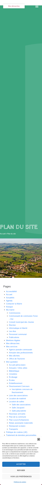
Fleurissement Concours (19, 386)
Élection (12, 325)
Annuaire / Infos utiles (18, 368)
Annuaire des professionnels (21, 353)
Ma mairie (10, 310)
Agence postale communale (20, 350)
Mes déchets (14, 356)
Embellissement (15, 383)
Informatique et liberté (18, 328)
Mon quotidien (12, 362)
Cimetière (13, 374)
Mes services (11, 347)
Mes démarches (12, 343)
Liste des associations (18, 395)
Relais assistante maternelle (21, 423)
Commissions (14, 313)
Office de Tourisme (17, 359)
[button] (39, 439)
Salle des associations (21, 405)
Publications (14, 337)
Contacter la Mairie (14, 304)
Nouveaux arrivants (17, 414)
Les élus (12, 331)
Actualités (10, 298)
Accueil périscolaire (17, 365)
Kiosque (9, 307)
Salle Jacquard (18, 408)
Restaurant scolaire (17, 426)
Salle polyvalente (19, 411)
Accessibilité (11, 291)
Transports (13, 429)
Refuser (21, 470)
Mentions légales (13, 340)
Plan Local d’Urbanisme (19, 420)
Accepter (21, 464)
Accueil (2, 234)
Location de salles (16, 402)
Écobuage (13, 377)
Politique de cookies (20, 482)
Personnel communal (18, 334)
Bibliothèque (14, 371)
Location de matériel (17, 398)
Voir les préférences (21, 477)
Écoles (12, 380)
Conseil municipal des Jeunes (21, 322)
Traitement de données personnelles (21, 435)
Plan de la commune (17, 417)
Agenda (9, 301)
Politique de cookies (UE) (16, 432)
